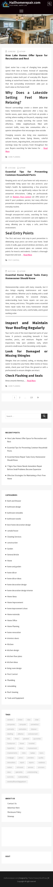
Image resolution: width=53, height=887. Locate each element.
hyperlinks (10, 748)
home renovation (14, 632)
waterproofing (23, 777)
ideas (21, 748)
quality (41, 758)
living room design (14, 668)
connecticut (34, 724)
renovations (11, 762)
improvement (32, 748)
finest (17, 739)
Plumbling (11, 680)
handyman (11, 743)
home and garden (14, 566)
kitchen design (13, 650)
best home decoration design (19, 525)
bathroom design (14, 507)
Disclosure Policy (14, 812)
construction (12, 542)
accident (10, 720)
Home (9, 560)
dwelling (10, 734)
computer (23, 724)
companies (11, 724)
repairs (31, 762)
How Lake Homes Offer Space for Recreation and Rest (26, 57)
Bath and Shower (14, 501)
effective (20, 734)
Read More (27, 255)
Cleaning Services (14, 536)
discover (34, 729)
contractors (22, 729)
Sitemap (10, 816)
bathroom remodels (15, 513)
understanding (32, 772)
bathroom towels (14, 518)
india (23, 753)
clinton (20, 720)
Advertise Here (13, 808)
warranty (10, 777)
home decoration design (17, 584)
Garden (10, 548)
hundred (31, 743)
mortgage (10, 758)
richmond (20, 767)
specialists (19, 772)
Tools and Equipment (15, 698)
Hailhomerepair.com (24, 2)
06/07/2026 (11, 271)
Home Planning (14, 157)
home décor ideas (14, 578)
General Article (13, 554)
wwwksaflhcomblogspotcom (16, 782)
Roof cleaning (12, 692)
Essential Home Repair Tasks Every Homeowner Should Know (26, 276)
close (36, 720)
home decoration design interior (20, 590)
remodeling (11, 686)
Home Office (12, 620)
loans (41, 753)
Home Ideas (12, 596)
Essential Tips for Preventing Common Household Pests (26, 173)
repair (22, 762)
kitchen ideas (12, 662)
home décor (12, 572)
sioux (9, 772)
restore (9, 767)
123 (32, 397)
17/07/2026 (11, 168)
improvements (12, 753)
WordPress (43, 878)
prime (21, 758)
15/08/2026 (11, 51)
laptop (32, 753)
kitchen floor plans (14, 656)
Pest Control (13, 260)
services (30, 767)
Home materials (13, 614)
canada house (12, 530)
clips (28, 720)
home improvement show (17, 608)
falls (8, 739)
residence (41, 762)
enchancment (33, 734)
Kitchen (10, 644)
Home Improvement (15, 602)
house (22, 743)
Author (22, 51)
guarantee (37, 739)
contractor (10, 729)
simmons (41, 767)
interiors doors (13, 638)
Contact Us (12, 803)
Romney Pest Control (22, 197)
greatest (26, 739)
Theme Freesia (33, 878)
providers (31, 758)
